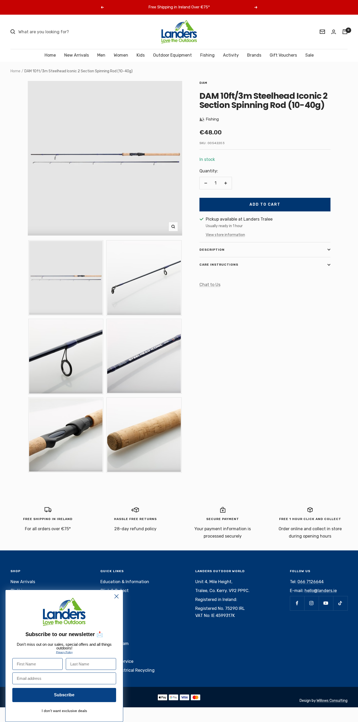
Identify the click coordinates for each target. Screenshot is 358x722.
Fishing (207, 55)
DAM (203, 83)
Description (212, 249)
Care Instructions (218, 264)
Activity (231, 55)
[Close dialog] (116, 596)
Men (101, 55)
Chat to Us (209, 284)
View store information (225, 235)
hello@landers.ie (321, 590)
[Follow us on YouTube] (326, 603)
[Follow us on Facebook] (297, 603)
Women (121, 55)
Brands (254, 55)
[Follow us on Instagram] (311, 603)
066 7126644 (310, 581)
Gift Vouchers (283, 55)
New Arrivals (76, 55)
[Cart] (345, 31)
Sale (309, 55)
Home (50, 55)
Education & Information (124, 581)
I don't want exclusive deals (64, 711)
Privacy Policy (64, 652)
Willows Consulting (332, 700)
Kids (141, 55)
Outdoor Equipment (172, 55)
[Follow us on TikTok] (340, 603)
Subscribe (64, 695)
